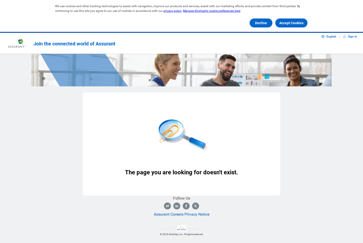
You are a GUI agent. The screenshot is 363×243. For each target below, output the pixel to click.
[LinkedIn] (176, 205)
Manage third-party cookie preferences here (211, 11)
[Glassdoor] (167, 205)
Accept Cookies (291, 23)
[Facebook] (186, 205)
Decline (261, 23)
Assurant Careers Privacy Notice (181, 214)
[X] (195, 205)
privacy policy (172, 11)
